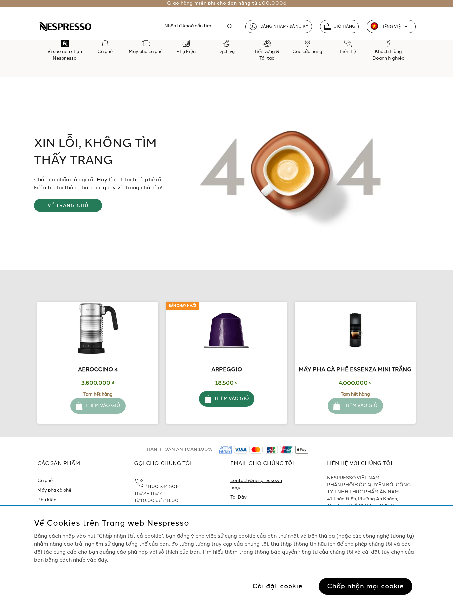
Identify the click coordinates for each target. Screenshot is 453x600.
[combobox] (197, 26)
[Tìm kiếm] (230, 26)
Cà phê (45, 480)
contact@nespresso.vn (256, 480)
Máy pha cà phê (54, 490)
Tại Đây (238, 497)
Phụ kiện (46, 500)
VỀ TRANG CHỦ (68, 205)
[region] (226, 553)
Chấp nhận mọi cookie (365, 586)
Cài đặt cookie (277, 586)
